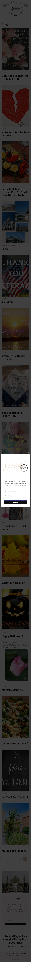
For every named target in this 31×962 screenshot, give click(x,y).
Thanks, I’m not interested (15, 509)
